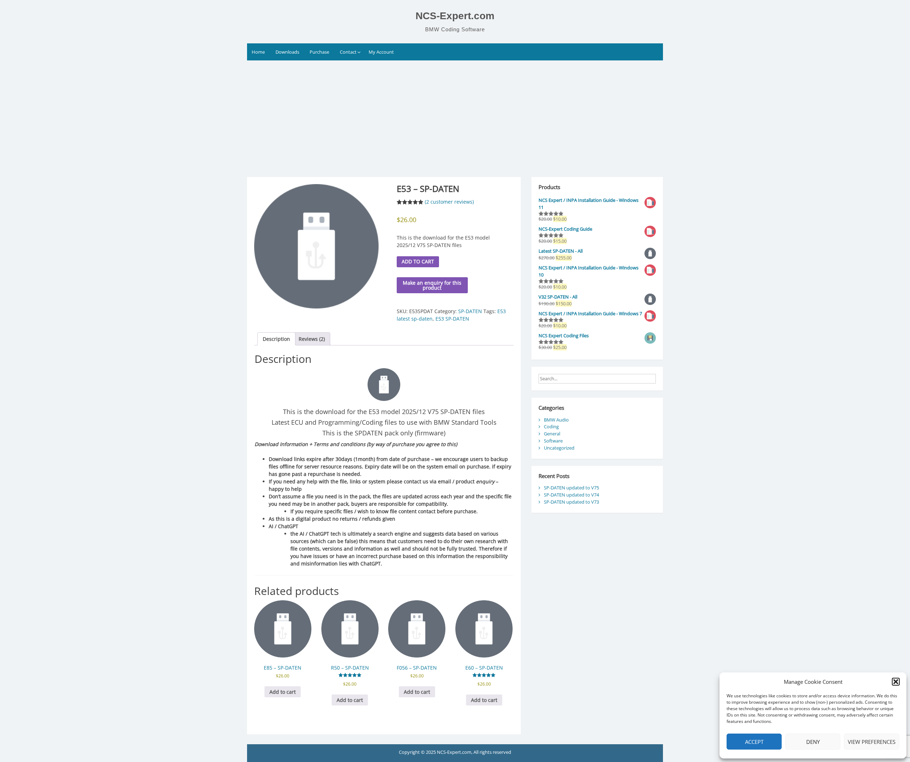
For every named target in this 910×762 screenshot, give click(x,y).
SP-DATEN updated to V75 (571, 487)
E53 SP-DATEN (452, 318)
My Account (381, 52)
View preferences (871, 741)
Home (258, 52)
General (552, 433)
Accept (754, 741)
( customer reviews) (449, 201)
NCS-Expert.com (455, 15)
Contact (348, 52)
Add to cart (418, 261)
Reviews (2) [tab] (312, 339)
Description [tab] (276, 339)
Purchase (319, 52)
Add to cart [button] (282, 691)
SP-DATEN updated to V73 (571, 502)
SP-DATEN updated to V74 (571, 495)
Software (553, 441)
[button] (895, 681)
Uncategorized (559, 448)
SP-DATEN (470, 311)
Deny (813, 741)
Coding (551, 426)
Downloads (287, 52)
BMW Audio (556, 420)
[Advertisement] (455, 113)
